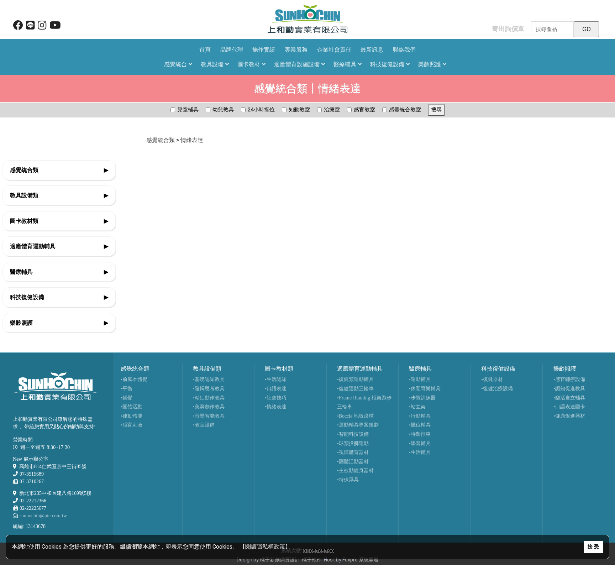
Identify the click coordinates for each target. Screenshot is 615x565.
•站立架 (417, 406)
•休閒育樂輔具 (425, 388)
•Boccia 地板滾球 (355, 416)
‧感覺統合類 (160, 140)
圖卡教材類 (59, 221)
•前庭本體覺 (134, 379)
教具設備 (212, 64)
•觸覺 (126, 398)
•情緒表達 (276, 406)
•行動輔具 (420, 416)
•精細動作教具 (209, 398)
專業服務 (296, 49)
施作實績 (263, 49)
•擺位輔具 (420, 425)
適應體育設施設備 (297, 64)
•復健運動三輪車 (355, 388)
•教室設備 (204, 425)
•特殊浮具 (348, 479)
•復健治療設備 (497, 388)
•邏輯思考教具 (209, 388)
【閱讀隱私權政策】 (265, 546)
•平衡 (126, 388)
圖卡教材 (248, 64)
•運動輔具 (420, 379)
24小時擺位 (261, 109)
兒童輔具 (188, 109)
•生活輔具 (420, 452)
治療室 (332, 109)
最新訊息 (372, 49)
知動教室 (299, 109)
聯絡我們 (404, 49)
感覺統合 (175, 64)
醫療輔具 (344, 64)
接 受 (593, 547)
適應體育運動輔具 (59, 246)
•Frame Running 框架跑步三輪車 (364, 402)
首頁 (205, 49)
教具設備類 (59, 195)
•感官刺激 (131, 425)
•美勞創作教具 (209, 406)
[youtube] (55, 26)
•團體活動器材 (353, 461)
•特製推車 (420, 434)
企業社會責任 (334, 49)
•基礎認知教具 (209, 379)
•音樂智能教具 (209, 416)
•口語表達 (276, 388)
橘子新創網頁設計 (280, 560)
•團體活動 (131, 406)
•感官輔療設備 (569, 379)
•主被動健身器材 (355, 470)
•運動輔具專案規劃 (358, 425)
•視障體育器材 (353, 452)
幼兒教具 (223, 109)
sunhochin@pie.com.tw (43, 515)
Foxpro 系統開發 (360, 560)
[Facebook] (18, 26)
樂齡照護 (429, 64)
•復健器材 (492, 379)
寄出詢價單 (508, 28)
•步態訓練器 (422, 398)
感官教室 (364, 109)
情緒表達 (192, 140)
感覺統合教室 (405, 109)
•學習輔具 (420, 443)
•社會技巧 (276, 398)
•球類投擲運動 (353, 443)
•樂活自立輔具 (569, 398)
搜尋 (436, 109)
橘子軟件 (312, 560)
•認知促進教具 (569, 388)
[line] (30, 26)
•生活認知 (276, 379)
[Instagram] (42, 26)
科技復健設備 (387, 64)
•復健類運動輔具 (355, 379)
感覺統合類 (59, 170)
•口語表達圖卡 (569, 406)
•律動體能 (131, 416)
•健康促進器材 (569, 416)
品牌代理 (231, 49)
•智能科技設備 (353, 434)
